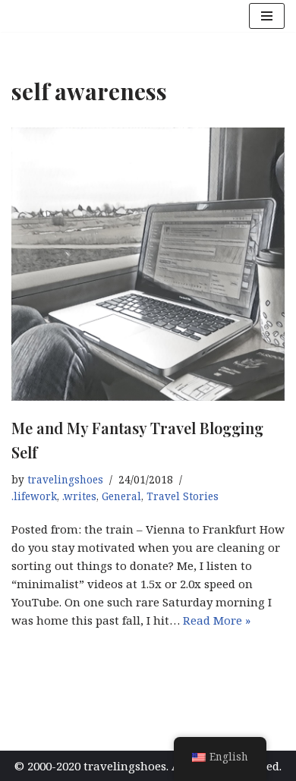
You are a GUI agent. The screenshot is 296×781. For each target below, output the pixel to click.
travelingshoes (65, 480)
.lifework (34, 496)
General (121, 496)
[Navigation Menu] (267, 16)
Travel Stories (182, 496)
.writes (79, 496)
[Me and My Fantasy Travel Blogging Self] (148, 264)
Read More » (216, 620)
